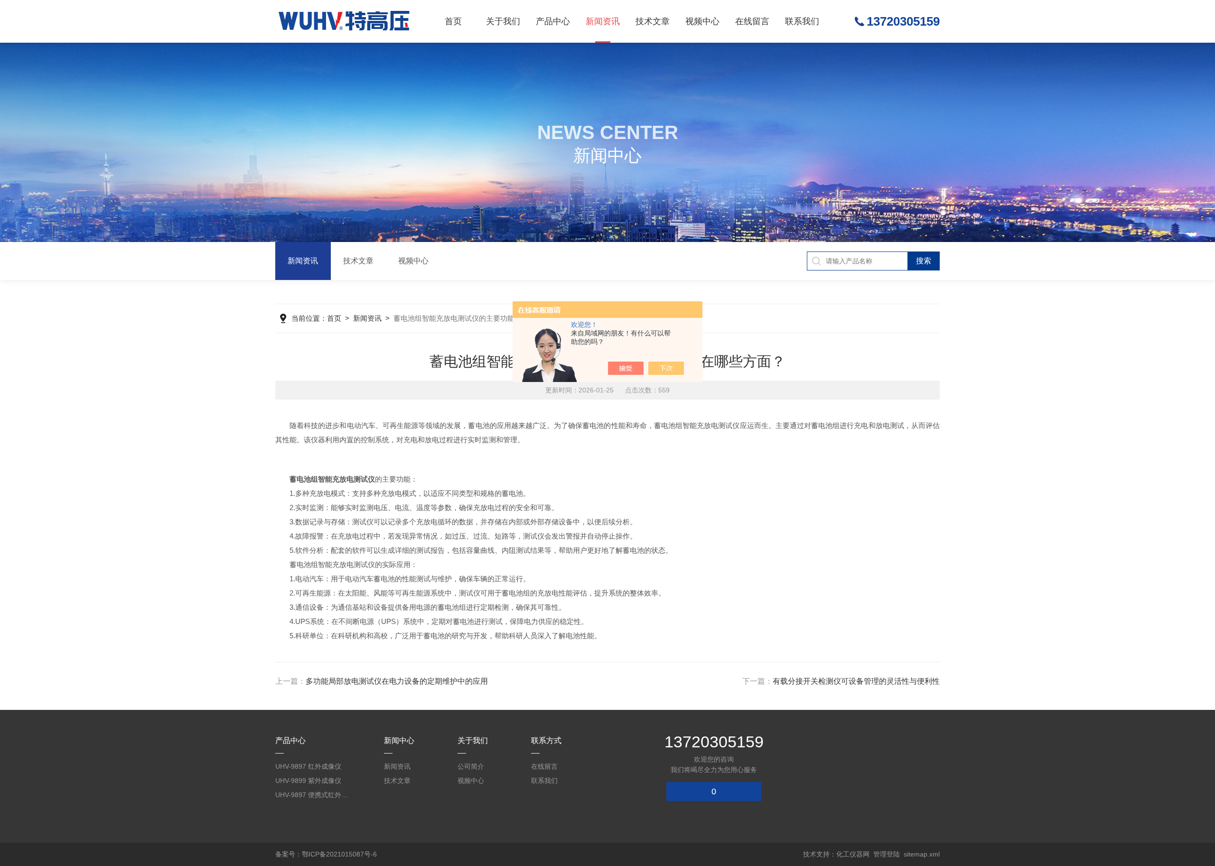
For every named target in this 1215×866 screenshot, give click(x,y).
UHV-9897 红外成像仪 (308, 766)
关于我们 (503, 21)
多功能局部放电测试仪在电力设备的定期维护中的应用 (397, 681)
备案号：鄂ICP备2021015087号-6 (326, 854)
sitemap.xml (922, 854)
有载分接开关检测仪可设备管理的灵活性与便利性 (856, 681)
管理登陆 (886, 854)
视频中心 (702, 21)
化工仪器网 (852, 854)
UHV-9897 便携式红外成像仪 (313, 795)
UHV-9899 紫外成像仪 (308, 780)
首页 (453, 21)
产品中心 (553, 21)
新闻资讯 (603, 21)
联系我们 (802, 21)
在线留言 (752, 21)
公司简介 (471, 766)
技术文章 (653, 21)
